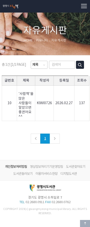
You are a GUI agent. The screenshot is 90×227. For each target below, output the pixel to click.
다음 (55, 139)
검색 (80, 65)
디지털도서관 (68, 174)
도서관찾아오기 (75, 167)
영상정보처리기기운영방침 (46, 167)
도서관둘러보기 (22, 174)
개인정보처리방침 (16, 167)
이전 (36, 139)
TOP (85, 223)
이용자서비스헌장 (47, 174)
